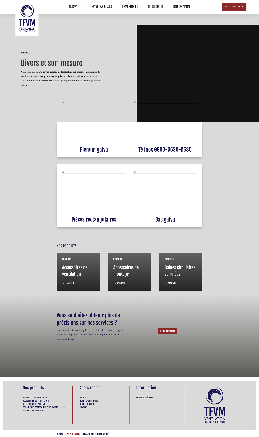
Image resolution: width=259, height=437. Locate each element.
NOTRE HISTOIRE (130, 7)
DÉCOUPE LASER (155, 7)
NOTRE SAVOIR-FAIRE (102, 7)
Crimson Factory (102, 434)
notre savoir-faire (89, 400)
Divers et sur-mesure (33, 410)
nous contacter (167, 331)
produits (84, 397)
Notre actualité (181, 7)
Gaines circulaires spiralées (37, 397)
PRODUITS (74, 7)
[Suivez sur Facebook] (214, 7)
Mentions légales (144, 397)
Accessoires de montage (34, 404)
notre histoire (87, 404)
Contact (83, 407)
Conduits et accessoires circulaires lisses (44, 407)
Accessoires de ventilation (36, 400)
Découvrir (70, 283)
